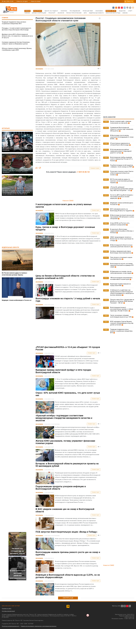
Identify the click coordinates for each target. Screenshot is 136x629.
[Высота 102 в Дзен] (122, 8)
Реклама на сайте (6, 608)
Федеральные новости (10, 247)
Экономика (39, 68)
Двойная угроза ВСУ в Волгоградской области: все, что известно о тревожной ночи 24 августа (17, 36)
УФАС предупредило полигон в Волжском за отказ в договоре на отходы (121, 239)
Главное (5, 17)
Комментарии (94, 168)
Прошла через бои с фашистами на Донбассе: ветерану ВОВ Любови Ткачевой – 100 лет (122, 301)
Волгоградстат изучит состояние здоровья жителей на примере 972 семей (122, 265)
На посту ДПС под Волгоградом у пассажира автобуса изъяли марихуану (121, 196)
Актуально (6, 128)
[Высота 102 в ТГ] (125, 8)
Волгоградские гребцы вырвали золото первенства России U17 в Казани (121, 159)
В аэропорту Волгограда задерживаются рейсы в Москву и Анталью (121, 231)
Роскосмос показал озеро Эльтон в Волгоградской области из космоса (121, 173)
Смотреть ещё (68, 598)
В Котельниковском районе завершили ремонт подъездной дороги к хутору (120, 151)
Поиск (129, 1)
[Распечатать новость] (99, 18)
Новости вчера (35, 1)
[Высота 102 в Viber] (127, 8)
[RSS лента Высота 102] (130, 606)
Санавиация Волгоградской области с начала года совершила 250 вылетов (121, 129)
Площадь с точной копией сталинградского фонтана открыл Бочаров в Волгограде (16, 29)
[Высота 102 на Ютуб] (119, 8)
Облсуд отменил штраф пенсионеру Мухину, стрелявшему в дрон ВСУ (17, 49)
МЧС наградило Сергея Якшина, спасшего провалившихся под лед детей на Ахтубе (121, 323)
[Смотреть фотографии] (129, 123)
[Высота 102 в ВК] (114, 8)
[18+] (133, 8)
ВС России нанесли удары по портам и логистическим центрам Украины (121, 181)
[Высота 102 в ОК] (116, 8)
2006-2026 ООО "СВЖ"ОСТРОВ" (11, 605)
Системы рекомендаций (8, 611)
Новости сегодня (22, 1)
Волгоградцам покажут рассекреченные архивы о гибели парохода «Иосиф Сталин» (121, 309)
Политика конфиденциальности (10, 626)
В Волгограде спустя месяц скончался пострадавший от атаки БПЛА (121, 137)
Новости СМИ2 (68, 200)
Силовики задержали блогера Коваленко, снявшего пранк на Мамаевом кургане (16, 43)
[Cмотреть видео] (120, 198)
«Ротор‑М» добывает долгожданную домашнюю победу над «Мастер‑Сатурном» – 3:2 (121, 189)
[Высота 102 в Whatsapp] (130, 8)
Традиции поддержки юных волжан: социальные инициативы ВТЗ (14, 22)
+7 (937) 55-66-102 (83, 172)
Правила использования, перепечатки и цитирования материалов (38, 626)
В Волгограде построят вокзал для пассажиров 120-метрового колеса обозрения (122, 217)
